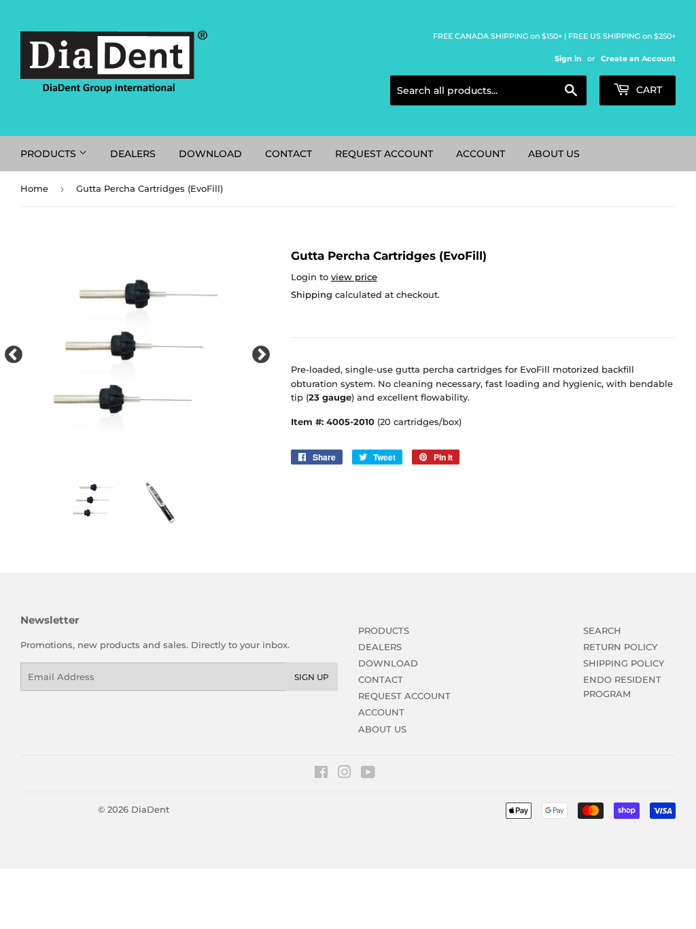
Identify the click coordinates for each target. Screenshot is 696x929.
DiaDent (150, 809)
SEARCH (602, 630)
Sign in (568, 58)
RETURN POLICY (620, 646)
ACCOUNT (480, 154)
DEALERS (133, 154)
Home (34, 188)
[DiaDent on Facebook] (321, 773)
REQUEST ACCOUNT (384, 154)
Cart (647, 90)
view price (354, 276)
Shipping (311, 294)
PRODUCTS (49, 154)
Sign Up (311, 677)
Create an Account (638, 58)
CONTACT (288, 154)
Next (257, 351)
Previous (10, 351)
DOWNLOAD (210, 154)
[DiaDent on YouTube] (368, 773)
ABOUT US (554, 154)
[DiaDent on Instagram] (344, 773)
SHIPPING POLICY (623, 663)
